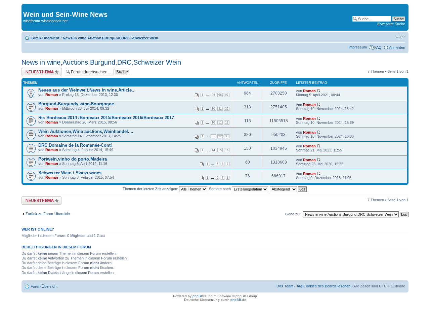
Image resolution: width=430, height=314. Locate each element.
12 (226, 122)
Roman (51, 95)
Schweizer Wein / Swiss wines (69, 172)
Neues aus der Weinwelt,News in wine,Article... (87, 90)
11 (220, 122)
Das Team (284, 286)
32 (226, 108)
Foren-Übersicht (45, 38)
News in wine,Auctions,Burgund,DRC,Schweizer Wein (110, 38)
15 (220, 150)
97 (226, 95)
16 (226, 150)
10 (213, 122)
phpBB (197, 296)
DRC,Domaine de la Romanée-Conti (75, 145)
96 (220, 95)
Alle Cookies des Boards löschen (323, 286)
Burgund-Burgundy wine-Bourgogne (76, 103)
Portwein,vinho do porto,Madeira (72, 159)
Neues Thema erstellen (40, 70)
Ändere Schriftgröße (400, 37)
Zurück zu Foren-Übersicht (48, 214)
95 (213, 95)
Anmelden (397, 47)
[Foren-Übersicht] (27, 7)
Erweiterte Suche (391, 24)
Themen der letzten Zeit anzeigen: (151, 189)
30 (213, 108)
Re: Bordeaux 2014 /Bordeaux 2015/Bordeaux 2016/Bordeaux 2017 (106, 117)
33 (226, 136)
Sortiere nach (220, 189)
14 (213, 150)
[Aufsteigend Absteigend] (288, 189)
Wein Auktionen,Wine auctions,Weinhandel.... (85, 131)
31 (220, 108)
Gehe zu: (292, 214)
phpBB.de (238, 300)
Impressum (357, 47)
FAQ (378, 47)
